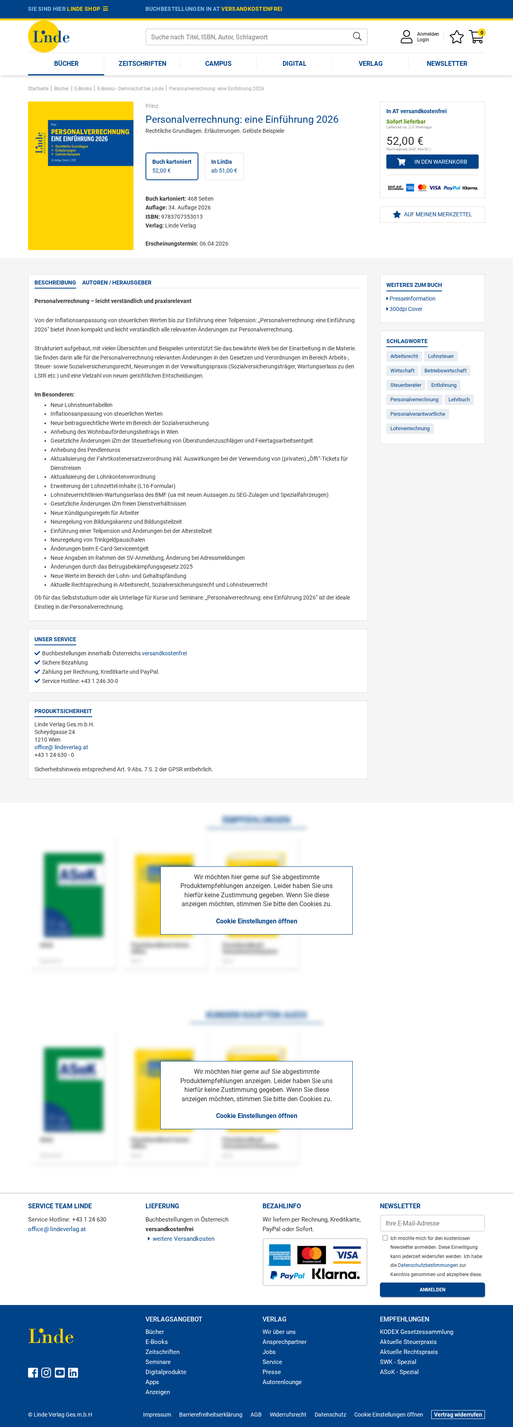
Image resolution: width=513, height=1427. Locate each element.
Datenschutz (330, 1414)
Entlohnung (443, 385)
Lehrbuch (459, 399)
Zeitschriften (142, 63)
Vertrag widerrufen (458, 1414)
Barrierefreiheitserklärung (210, 1414)
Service (272, 1362)
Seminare (158, 1362)
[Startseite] (48, 36)
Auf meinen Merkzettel (437, 214)
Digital (295, 63)
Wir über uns (279, 1332)
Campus (218, 63)
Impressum (157, 1414)
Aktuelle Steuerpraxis (408, 1342)
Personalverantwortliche (417, 414)
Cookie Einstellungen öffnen (256, 921)
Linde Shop (85, 9)
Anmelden (428, 34)
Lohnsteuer (441, 356)
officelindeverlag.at (61, 747)
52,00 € (172, 166)
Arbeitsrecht (404, 356)
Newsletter (447, 63)
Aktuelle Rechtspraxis (409, 1352)
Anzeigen (157, 1392)
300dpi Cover (405, 309)
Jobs (269, 1352)
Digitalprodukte (165, 1372)
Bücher (66, 63)
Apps (152, 1382)
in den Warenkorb (440, 162)
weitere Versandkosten (183, 1238)
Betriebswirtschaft (445, 371)
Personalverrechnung (414, 399)
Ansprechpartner (285, 1342)
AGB (256, 1414)
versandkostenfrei (251, 9)
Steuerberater (405, 385)
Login (423, 40)
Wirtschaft (402, 371)
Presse (272, 1372)
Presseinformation (412, 298)
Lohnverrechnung (410, 428)
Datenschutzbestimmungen (428, 1265)
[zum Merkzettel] (458, 39)
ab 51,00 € (224, 166)
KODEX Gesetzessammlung (416, 1332)
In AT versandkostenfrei (416, 111)
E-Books (156, 1342)
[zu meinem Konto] (408, 39)
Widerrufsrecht (288, 1414)
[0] (477, 39)
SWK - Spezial (398, 1362)
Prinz (151, 106)
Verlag (371, 63)
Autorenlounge (282, 1382)
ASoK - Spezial (399, 1372)
